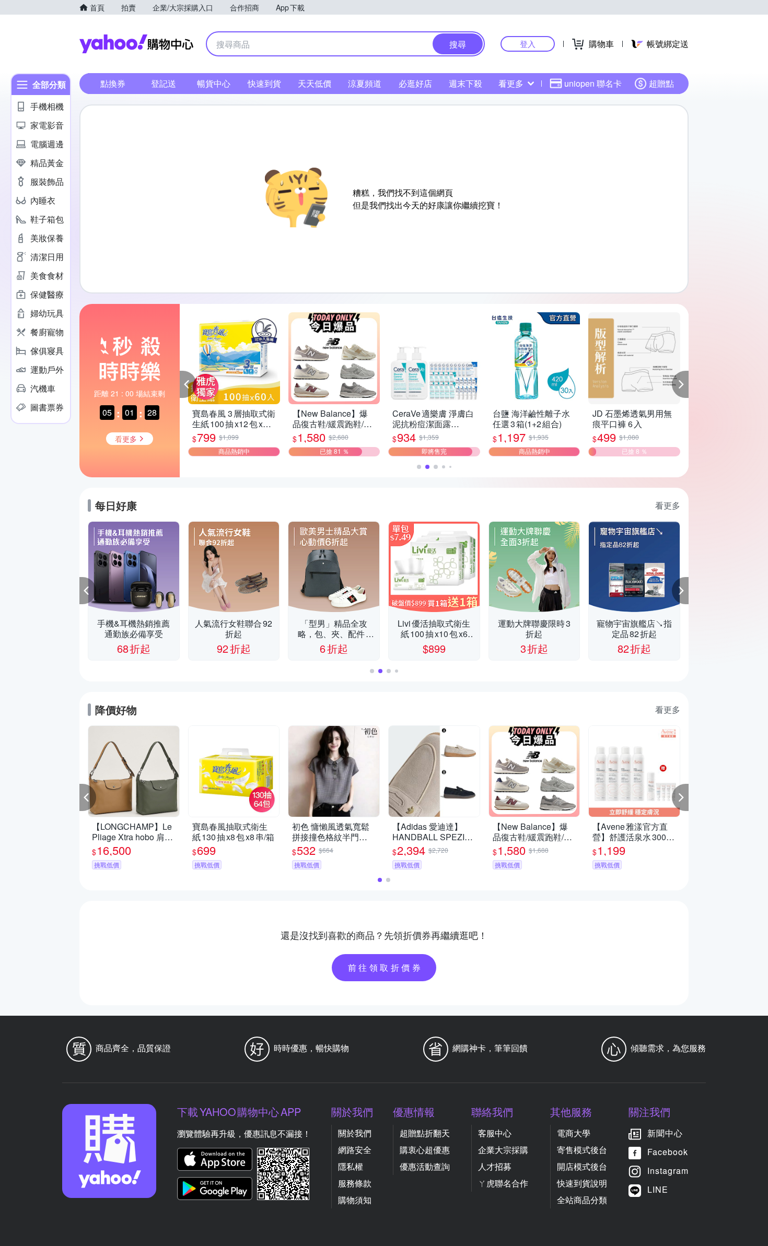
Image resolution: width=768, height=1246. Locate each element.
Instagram (668, 1171)
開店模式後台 (582, 1166)
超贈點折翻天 (425, 1133)
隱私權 (350, 1166)
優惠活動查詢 (425, 1166)
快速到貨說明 (582, 1183)
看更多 (510, 83)
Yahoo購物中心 (136, 43)
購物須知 (354, 1200)
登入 (528, 43)
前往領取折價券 (385, 967)
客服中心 (494, 1133)
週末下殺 (465, 83)
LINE (657, 1189)
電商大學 (573, 1133)
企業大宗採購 (503, 1150)
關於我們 (354, 1133)
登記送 (163, 83)
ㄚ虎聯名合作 (503, 1183)
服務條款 (354, 1183)
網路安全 (354, 1150)
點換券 (112, 83)
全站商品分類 (582, 1200)
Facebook (667, 1152)
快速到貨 (264, 83)
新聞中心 (665, 1133)
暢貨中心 (213, 83)
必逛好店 (415, 83)
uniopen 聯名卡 (593, 83)
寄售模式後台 (582, 1150)
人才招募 (494, 1166)
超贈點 (661, 83)
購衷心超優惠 (425, 1150)
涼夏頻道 (364, 83)
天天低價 (314, 83)
